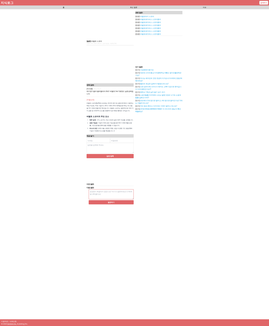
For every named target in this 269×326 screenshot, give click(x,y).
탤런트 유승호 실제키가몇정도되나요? (154, 84)
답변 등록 (110, 159)
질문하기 (111, 205)
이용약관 (4, 321)
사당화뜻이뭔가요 (147, 70)
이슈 (204, 7)
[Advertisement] (110, 24)
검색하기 (263, 3)
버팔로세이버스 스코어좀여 (150, 19)
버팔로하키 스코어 (147, 16)
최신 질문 (133, 7)
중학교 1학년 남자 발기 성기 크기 (152, 92)
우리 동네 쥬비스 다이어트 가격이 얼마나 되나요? (158, 106)
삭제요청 (13, 321)
